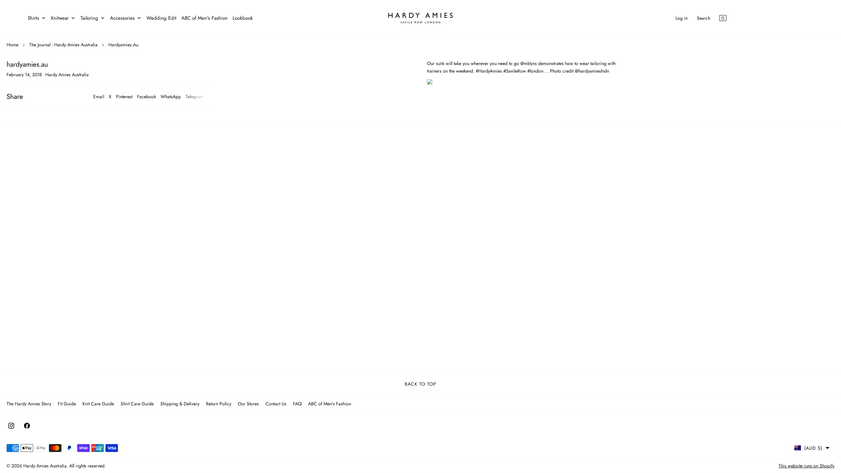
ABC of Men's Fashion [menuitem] (204, 18)
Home (12, 44)
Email (98, 96)
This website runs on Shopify (806, 465)
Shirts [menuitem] (33, 18)
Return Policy (218, 403)
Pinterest (124, 96)
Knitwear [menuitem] (60, 18)
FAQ (297, 403)
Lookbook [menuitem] (243, 18)
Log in (681, 18)
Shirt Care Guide (137, 403)
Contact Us (275, 403)
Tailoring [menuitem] (89, 18)
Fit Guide (67, 403)
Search (703, 18)
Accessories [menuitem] (122, 18)
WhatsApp (171, 96)
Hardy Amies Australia (45, 465)
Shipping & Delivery (179, 403)
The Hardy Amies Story (29, 403)
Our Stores (248, 403)
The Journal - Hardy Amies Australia (63, 44)
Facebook (146, 96)
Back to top (420, 384)
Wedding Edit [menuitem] (161, 18)
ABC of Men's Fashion (329, 403)
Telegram (194, 96)
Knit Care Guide (98, 403)
